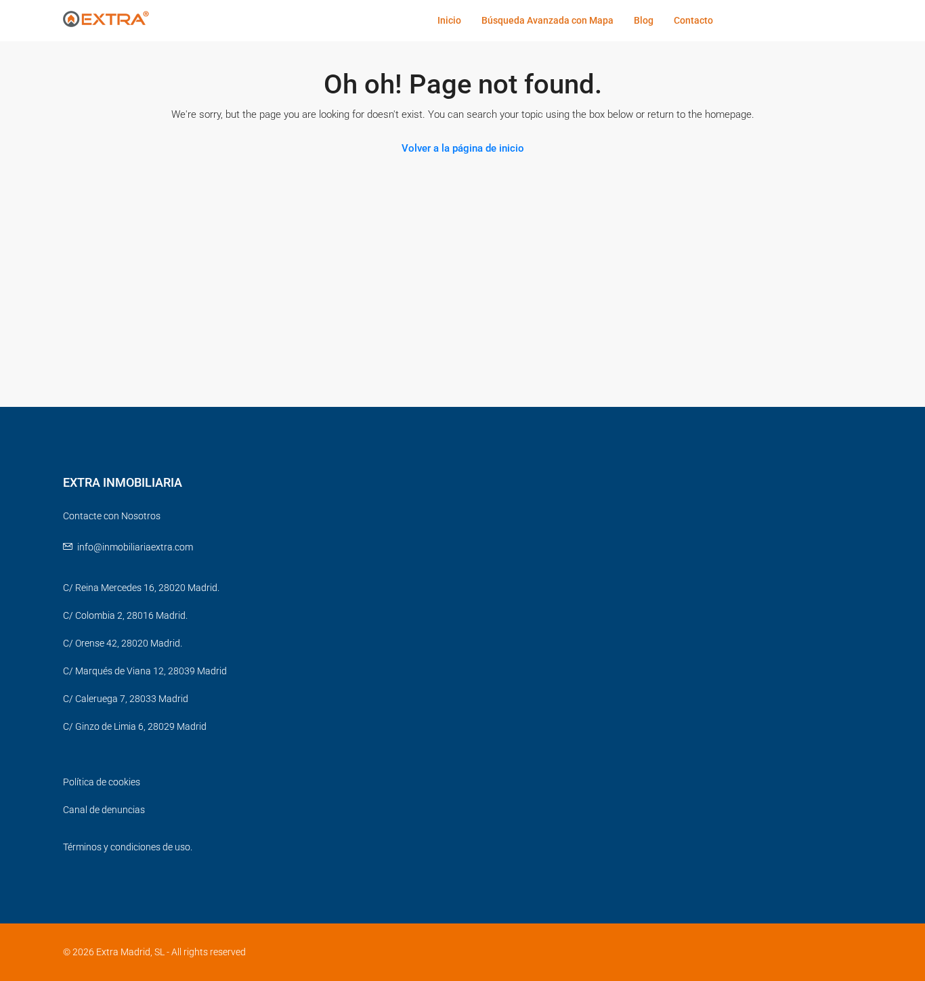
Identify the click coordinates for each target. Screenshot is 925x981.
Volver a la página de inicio (463, 148)
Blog (643, 20)
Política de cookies (101, 782)
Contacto (693, 20)
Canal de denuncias (104, 809)
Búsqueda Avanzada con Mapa (547, 20)
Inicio (449, 20)
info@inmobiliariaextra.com (135, 547)
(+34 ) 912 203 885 (779, 20)
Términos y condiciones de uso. (127, 847)
